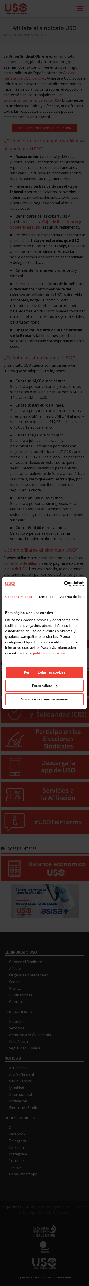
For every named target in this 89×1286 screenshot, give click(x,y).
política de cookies (49, 653)
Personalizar (42, 686)
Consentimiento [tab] (18, 596)
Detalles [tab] (46, 596)
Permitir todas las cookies (44, 672)
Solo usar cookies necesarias (44, 699)
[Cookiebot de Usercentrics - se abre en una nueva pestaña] (64, 584)
